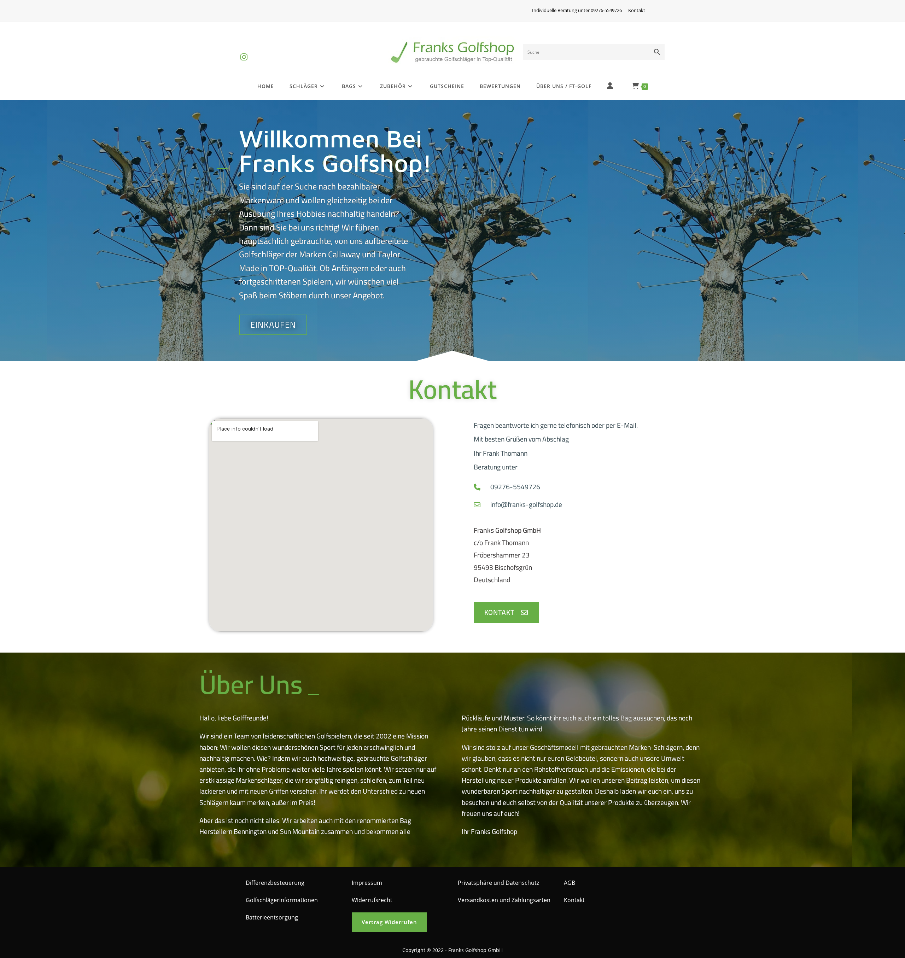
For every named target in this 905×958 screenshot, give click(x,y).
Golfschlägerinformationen (282, 900)
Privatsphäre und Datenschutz (498, 883)
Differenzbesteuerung (275, 883)
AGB (569, 883)
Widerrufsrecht (372, 900)
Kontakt (636, 10)
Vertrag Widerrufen (389, 921)
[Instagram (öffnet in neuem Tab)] (243, 51)
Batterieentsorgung (272, 917)
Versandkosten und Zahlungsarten (504, 900)
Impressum (367, 883)
